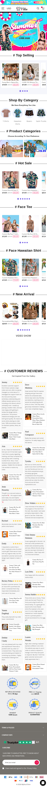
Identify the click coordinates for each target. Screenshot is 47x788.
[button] (20, 46)
